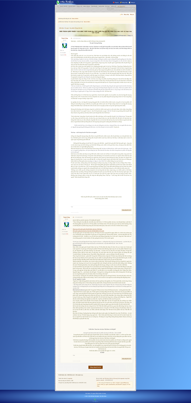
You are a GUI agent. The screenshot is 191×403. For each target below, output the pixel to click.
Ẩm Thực (107, 6)
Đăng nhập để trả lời (126, 210)
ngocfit (106, 384)
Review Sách (71, 6)
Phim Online (94, 6)
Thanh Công (64, 38)
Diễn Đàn (61, 28)
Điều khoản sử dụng (101, 393)
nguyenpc (70, 378)
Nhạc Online (86, 6)
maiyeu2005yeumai (124, 382)
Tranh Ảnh (101, 6)
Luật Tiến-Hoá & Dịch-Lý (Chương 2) (110, 378)
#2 (73, 217)
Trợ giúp (93, 393)
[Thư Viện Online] (67, 3)
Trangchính (57, 6)
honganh (118, 382)
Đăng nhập (126, 14)
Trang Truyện (63, 6)
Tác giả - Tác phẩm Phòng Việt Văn (73, 28)
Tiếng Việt (113, 6)
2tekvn (114, 382)
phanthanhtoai (112, 384)
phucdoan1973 (119, 384)
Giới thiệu (87, 393)
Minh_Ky (103, 384)
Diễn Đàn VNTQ (121, 6)
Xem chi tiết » (75, 18)
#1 (71, 38)
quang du (124, 384)
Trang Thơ (79, 6)
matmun (99, 384)
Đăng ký (132, 14)
